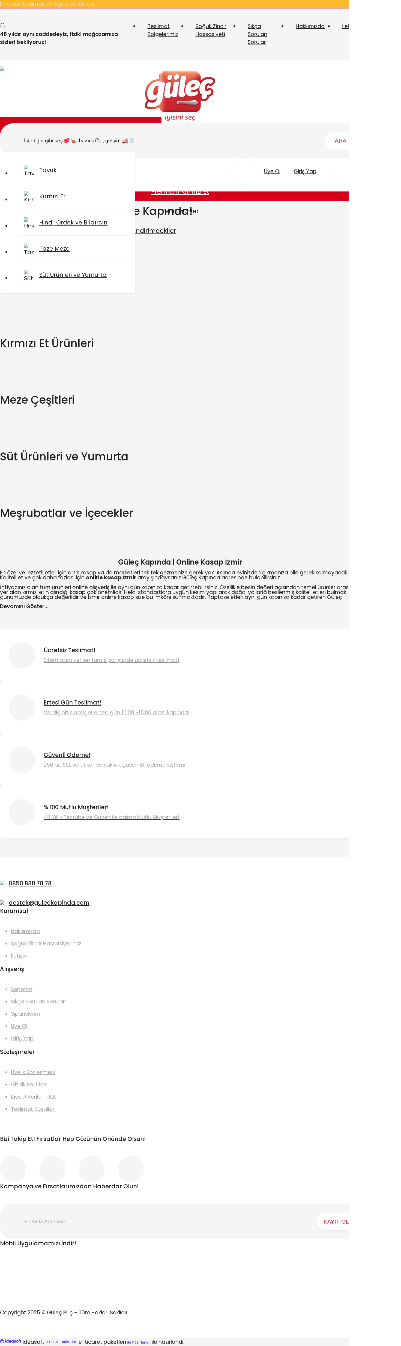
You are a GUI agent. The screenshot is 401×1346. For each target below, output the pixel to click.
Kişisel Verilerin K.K (33, 1097)
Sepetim (21, 989)
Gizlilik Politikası (30, 1084)
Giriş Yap (22, 1038)
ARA (340, 140)
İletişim (20, 956)
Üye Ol (19, 1026)
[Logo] (180, 97)
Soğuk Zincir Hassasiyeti (211, 30)
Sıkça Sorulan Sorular (257, 34)
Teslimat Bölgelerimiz (163, 30)
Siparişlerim (25, 1014)
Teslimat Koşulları (33, 1109)
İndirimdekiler (155, 230)
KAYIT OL (336, 1221)
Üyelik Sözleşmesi (33, 1072)
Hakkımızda (310, 26)
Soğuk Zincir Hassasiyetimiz (46, 943)
